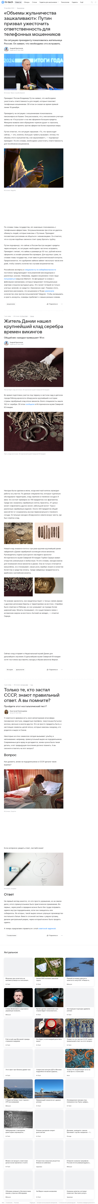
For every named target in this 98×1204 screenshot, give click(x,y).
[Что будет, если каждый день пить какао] (49, 1033)
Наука (32, 316)
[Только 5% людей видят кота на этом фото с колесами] (79, 1063)
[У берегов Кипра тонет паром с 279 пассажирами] (18, 1093)
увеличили (49, 291)
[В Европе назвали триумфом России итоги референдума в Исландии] (79, 1154)
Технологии (20, 8)
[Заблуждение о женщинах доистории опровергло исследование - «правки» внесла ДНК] (18, 1124)
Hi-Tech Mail (24, 316)
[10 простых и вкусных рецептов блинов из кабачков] (49, 1154)
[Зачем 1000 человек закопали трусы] (49, 972)
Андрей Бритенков (16, 48)
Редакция (32, 1202)
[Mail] (3, 2)
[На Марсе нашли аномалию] (49, 1185)
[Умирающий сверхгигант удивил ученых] (49, 1093)
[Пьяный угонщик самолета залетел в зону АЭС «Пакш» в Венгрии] (79, 972)
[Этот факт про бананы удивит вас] (18, 1063)
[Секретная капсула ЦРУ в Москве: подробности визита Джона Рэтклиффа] (49, 1063)
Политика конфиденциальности (86, 1202)
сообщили (30, 404)
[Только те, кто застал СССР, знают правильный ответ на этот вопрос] (79, 1033)
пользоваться (10, 279)
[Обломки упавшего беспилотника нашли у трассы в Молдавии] (18, 1185)
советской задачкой (47, 929)
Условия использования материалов (47, 1202)
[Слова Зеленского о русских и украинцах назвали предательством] (18, 1002)
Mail (3, 1202)
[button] (33, 72)
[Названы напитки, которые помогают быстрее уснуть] (79, 1185)
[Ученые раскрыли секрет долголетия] (49, 1124)
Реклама (16, 1202)
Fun (32, 685)
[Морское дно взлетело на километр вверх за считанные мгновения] (18, 972)
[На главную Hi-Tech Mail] (8, 2)
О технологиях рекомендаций (67, 1202)
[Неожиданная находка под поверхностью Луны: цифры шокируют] (79, 1093)
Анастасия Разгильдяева (18, 711)
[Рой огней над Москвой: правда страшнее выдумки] (18, 1033)
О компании (9, 1202)
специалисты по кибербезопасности (40, 270)
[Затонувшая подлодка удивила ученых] (79, 1002)
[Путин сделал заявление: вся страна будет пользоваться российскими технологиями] (49, 1002)
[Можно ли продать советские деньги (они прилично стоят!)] (18, 1154)
